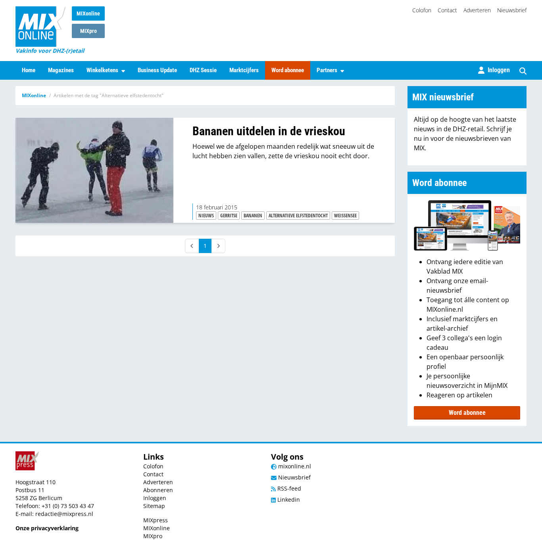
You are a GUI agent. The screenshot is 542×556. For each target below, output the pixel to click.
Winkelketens (102, 70)
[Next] (218, 246)
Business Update (157, 70)
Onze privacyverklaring (47, 528)
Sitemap (154, 506)
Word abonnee (287, 70)
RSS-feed (288, 488)
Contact (447, 10)
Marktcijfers (244, 70)
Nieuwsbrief (512, 10)
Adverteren (477, 10)
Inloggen (154, 498)
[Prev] (192, 246)
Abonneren (158, 490)
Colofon (421, 10)
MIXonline (88, 13)
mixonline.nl (294, 466)
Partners (327, 70)
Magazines (61, 70)
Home (28, 70)
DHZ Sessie (203, 70)
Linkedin (288, 499)
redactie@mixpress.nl (64, 514)
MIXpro (88, 31)
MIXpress (155, 520)
